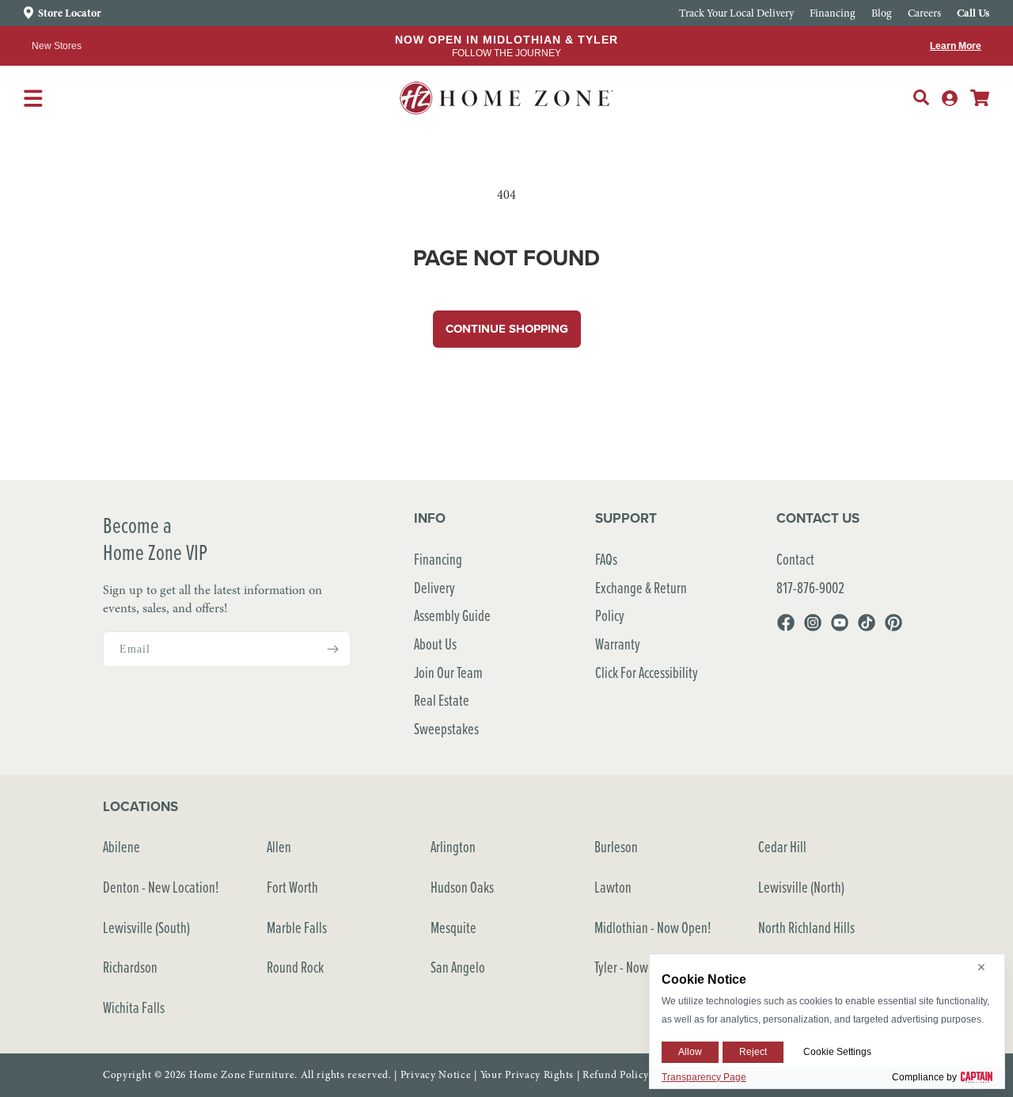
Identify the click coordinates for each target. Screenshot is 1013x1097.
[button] (921, 97)
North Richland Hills (806, 927)
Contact (795, 558)
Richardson (130, 966)
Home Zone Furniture (241, 1075)
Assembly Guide (452, 615)
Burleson (616, 846)
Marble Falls (297, 927)
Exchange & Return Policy (641, 602)
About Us (435, 643)
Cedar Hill (782, 846)
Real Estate (441, 699)
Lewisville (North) (801, 886)
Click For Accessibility (646, 672)
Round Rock (295, 966)
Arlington (453, 846)
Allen (279, 846)
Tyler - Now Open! (637, 966)
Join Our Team (448, 672)
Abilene (121, 846)
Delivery (434, 587)
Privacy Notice (436, 1075)
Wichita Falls (134, 1007)
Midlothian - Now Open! (652, 927)
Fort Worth (292, 886)
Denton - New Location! (161, 886)
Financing (438, 558)
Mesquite (453, 927)
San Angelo (458, 966)
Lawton (613, 886)
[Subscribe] (332, 649)
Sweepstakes (446, 728)
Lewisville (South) (146, 927)
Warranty (617, 643)
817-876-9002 (810, 587)
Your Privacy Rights (527, 1075)
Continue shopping (507, 328)
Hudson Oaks (462, 886)
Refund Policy (615, 1075)
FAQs (606, 558)
